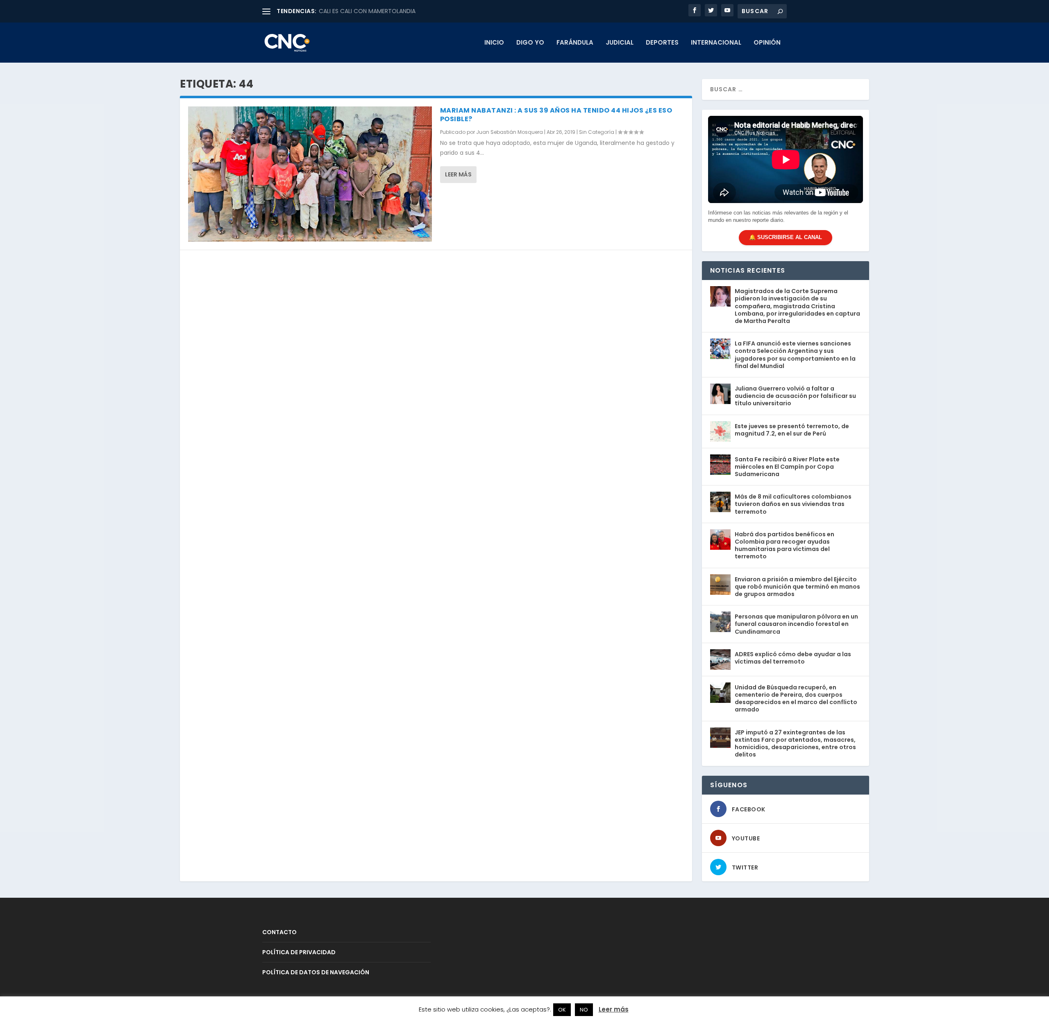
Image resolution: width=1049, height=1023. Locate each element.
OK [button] (562, 1010)
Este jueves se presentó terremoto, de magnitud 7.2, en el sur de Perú (792, 430)
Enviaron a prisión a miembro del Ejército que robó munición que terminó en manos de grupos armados (797, 586)
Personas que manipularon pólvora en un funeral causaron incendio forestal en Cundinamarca (796, 623)
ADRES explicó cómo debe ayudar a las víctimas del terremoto (793, 658)
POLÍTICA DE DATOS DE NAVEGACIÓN (315, 972)
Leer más (458, 174)
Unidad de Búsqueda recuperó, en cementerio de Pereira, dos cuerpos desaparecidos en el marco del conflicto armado (796, 698)
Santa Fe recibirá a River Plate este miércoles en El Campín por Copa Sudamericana (787, 466)
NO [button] (584, 1010)
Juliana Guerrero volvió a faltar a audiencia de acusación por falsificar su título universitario (795, 395)
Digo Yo (530, 43)
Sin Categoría (596, 132)
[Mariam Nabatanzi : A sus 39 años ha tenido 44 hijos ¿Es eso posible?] (310, 174)
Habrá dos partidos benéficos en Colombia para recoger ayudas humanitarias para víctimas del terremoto (784, 545)
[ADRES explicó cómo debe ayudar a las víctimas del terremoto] (720, 659)
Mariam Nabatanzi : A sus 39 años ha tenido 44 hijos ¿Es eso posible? (556, 115)
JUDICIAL (619, 43)
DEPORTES (662, 43)
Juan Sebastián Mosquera (509, 132)
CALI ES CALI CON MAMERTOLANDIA (367, 11)
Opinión (767, 43)
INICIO (494, 43)
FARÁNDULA (574, 43)
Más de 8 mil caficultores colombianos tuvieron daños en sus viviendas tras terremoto (793, 503)
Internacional (716, 43)
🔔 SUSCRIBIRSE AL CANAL (785, 237)
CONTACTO (279, 932)
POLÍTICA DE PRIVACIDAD (299, 952)
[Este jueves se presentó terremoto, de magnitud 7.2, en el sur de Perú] (720, 431)
